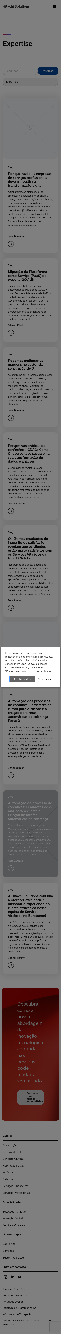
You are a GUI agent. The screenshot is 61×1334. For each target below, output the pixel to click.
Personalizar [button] (44, 679)
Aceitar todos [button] (22, 679)
